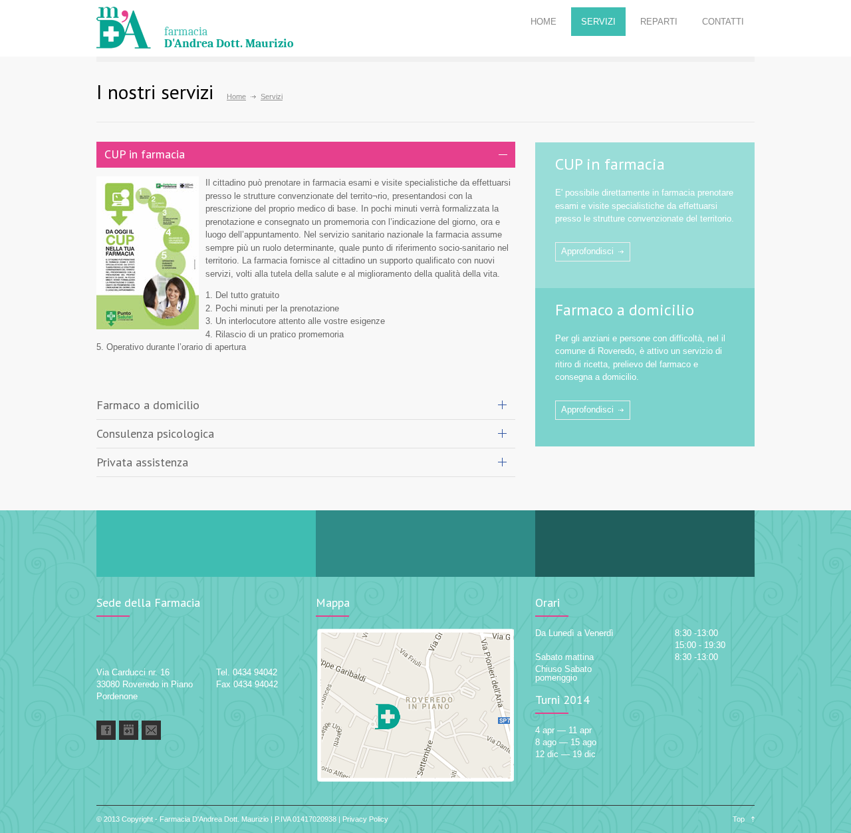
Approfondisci (587, 251)
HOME (543, 22)
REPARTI (658, 22)
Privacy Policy (365, 819)
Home (236, 96)
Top (739, 819)
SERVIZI (598, 22)
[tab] (305, 155)
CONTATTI (723, 22)
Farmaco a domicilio (624, 309)
